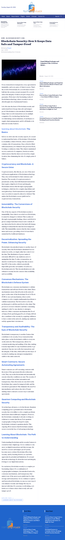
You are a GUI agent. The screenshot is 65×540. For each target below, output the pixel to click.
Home (3, 38)
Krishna (42, 122)
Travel (41, 81)
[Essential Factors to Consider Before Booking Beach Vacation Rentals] (62, 24)
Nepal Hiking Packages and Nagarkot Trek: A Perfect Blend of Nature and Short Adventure (51, 84)
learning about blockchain (14, 129)
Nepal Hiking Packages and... (4, 22)
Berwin (42, 76)
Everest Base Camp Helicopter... (21, 23)
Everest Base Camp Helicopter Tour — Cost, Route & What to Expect (51, 96)
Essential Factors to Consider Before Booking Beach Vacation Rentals (51, 119)
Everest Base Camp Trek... (37, 23)
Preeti (9, 48)
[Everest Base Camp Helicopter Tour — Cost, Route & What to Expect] (30, 24)
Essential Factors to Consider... (54, 23)
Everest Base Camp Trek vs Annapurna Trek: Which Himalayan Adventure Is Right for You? (50, 107)
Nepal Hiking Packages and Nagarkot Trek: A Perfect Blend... (49, 63)
